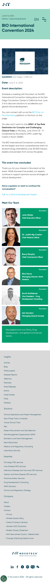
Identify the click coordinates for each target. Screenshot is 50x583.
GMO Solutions (10, 486)
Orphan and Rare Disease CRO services (20, 474)
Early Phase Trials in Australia (15, 418)
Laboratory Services (12, 450)
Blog (6, 367)
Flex (5, 426)
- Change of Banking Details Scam (19, 538)
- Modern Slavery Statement (16, 530)
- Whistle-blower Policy (14, 518)
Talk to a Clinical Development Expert (19, 194)
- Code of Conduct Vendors (16, 522)
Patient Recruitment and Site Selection (20, 430)
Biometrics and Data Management (18, 438)
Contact (7, 510)
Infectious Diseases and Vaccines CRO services (23, 470)
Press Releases (10, 387)
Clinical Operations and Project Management (22, 414)
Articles (7, 363)
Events (6, 391)
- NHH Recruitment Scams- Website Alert (21, 534)
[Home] (6, 4)
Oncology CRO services (13, 462)
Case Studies (9, 395)
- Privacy (8, 514)
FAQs (6, 399)
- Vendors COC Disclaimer (15, 526)
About (6, 502)
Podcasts (7, 383)
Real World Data (11, 442)
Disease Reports (10, 375)
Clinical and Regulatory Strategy (17, 490)
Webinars (8, 379)
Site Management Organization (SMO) (19, 434)
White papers (9, 371)
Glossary (7, 403)
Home (5, 19)
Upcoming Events (18, 19)
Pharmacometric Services (14, 478)
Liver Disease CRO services (15, 466)
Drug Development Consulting (16, 482)
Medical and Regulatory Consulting (18, 446)
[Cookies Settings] (4, 578)
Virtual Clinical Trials (12, 422)
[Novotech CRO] (25, 556)
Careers (7, 506)
